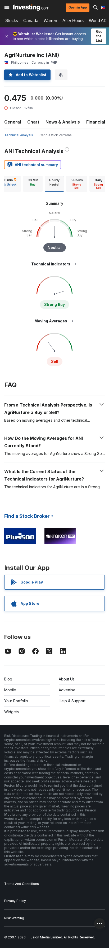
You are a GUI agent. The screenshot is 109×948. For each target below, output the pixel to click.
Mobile (10, 690)
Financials (96, 122)
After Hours (73, 20)
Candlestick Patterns (55, 135)
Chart (33, 122)
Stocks (11, 20)
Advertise (67, 690)
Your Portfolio (16, 701)
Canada (30, 20)
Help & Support (72, 701)
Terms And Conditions (21, 884)
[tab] (33, 184)
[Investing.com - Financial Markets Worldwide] (31, 7)
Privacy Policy (15, 901)
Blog (8, 679)
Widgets (11, 711)
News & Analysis (63, 122)
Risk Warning (14, 918)
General (12, 122)
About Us (67, 679)
